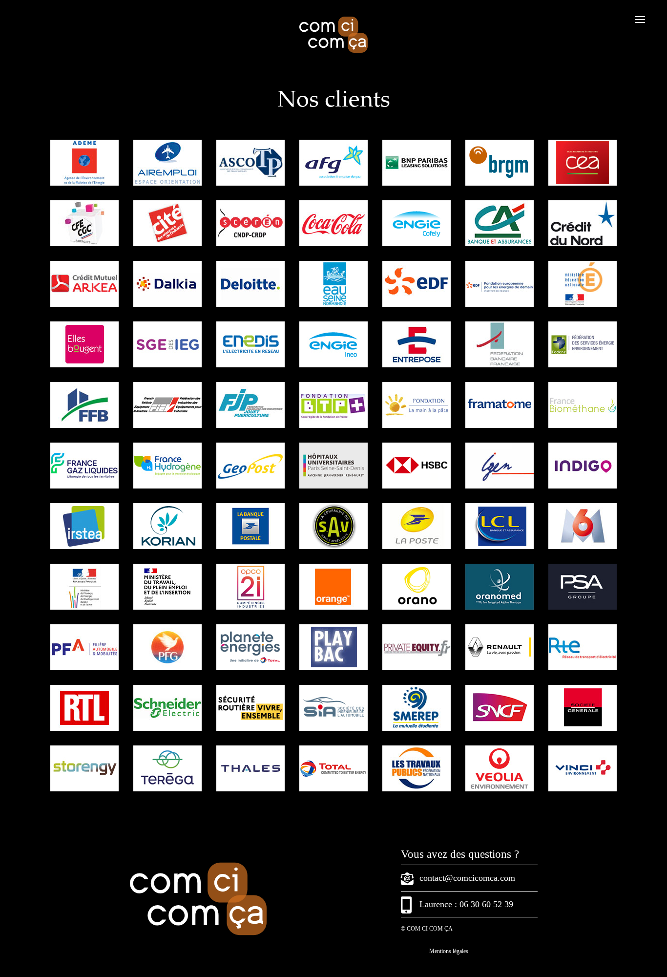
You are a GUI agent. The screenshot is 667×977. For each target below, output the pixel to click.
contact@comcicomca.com (467, 878)
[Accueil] (333, 51)
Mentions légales (448, 951)
